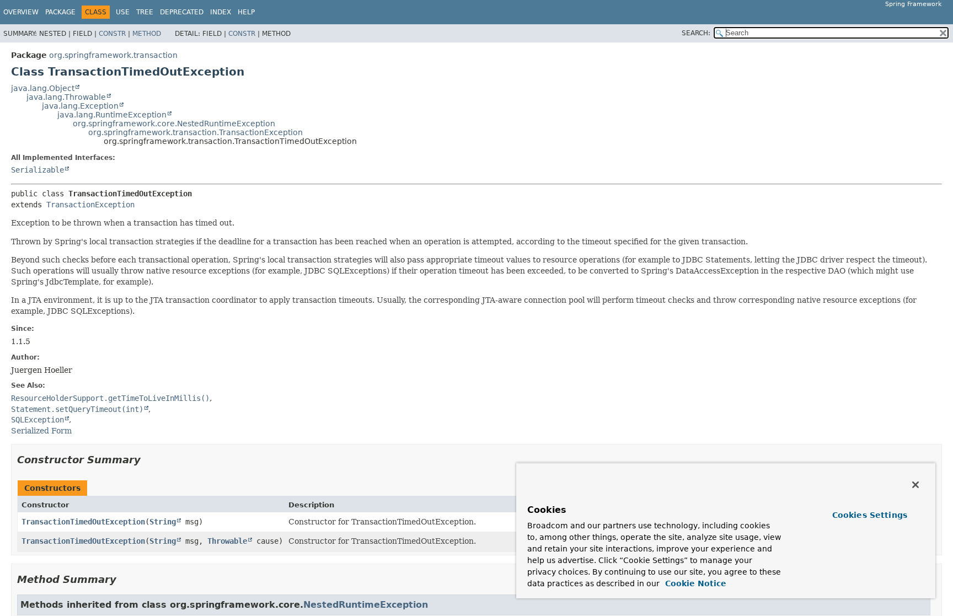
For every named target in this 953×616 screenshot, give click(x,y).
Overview (21, 12)
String (162, 521)
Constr (112, 34)
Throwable (227, 541)
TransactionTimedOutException (83, 521)
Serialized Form (41, 430)
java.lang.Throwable (66, 97)
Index (220, 12)
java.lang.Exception (80, 105)
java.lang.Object (42, 88)
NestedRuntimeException (365, 604)
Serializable (37, 169)
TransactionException (90, 204)
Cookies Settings (869, 515)
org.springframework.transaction (113, 55)
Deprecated (182, 12)
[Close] (915, 485)
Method (146, 34)
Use (123, 12)
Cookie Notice (694, 583)
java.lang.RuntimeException (112, 114)
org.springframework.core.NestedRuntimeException (174, 123)
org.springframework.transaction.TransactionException (195, 132)
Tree (144, 12)
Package (60, 12)
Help (246, 12)
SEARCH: (696, 33)
